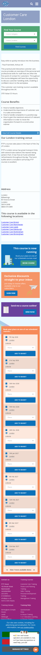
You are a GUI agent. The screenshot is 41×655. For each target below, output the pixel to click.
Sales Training (25, 591)
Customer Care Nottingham (12, 232)
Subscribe (11, 293)
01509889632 (6, 596)
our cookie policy (27, 627)
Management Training (28, 598)
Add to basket (20, 353)
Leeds (3, 614)
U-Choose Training (26, 619)
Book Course (28, 263)
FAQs (22, 612)
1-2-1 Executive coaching (28, 617)
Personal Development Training (28, 595)
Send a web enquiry (8, 601)
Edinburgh (4, 617)
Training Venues (7, 605)
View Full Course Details (11, 133)
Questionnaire (25, 610)
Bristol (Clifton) (6, 619)
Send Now (29, 312)
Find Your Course (12, 29)
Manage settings (20, 649)
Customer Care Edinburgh (11, 229)
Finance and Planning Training (27, 588)
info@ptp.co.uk (6, 598)
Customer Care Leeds (9, 227)
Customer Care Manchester (12, 224)
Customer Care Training (28, 584)
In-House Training (26, 614)
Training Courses (26, 580)
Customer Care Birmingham (12, 234)
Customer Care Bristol (10, 222)
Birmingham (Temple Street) (8, 611)
